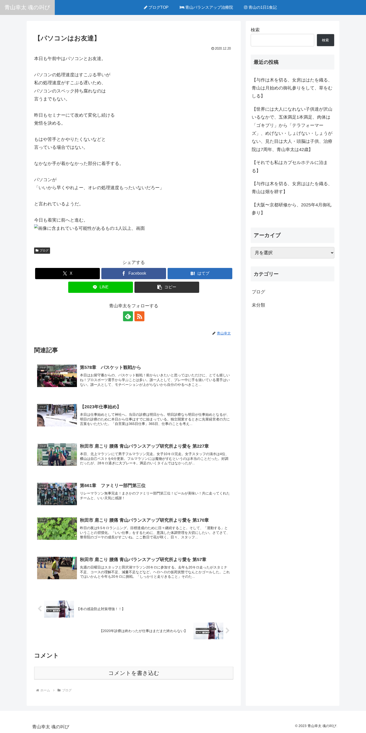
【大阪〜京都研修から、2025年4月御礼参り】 (291, 208)
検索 (255, 29)
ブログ (44, 250)
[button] (166, 287)
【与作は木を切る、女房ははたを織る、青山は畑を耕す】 (292, 187)
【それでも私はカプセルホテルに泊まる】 (290, 166)
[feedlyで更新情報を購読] (128, 316)
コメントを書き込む (133, 673)
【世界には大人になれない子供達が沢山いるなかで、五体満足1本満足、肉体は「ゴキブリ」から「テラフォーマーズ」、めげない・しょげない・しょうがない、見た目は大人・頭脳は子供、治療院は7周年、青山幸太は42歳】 (292, 129)
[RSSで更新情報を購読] (139, 316)
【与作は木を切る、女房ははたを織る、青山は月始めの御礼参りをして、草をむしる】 (292, 88)
